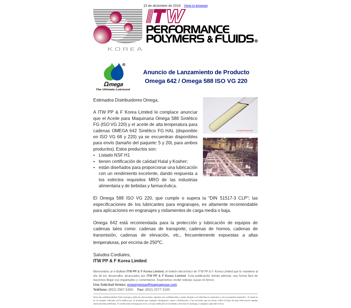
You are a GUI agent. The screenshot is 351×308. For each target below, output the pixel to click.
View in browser (196, 6)
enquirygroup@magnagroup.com (152, 285)
